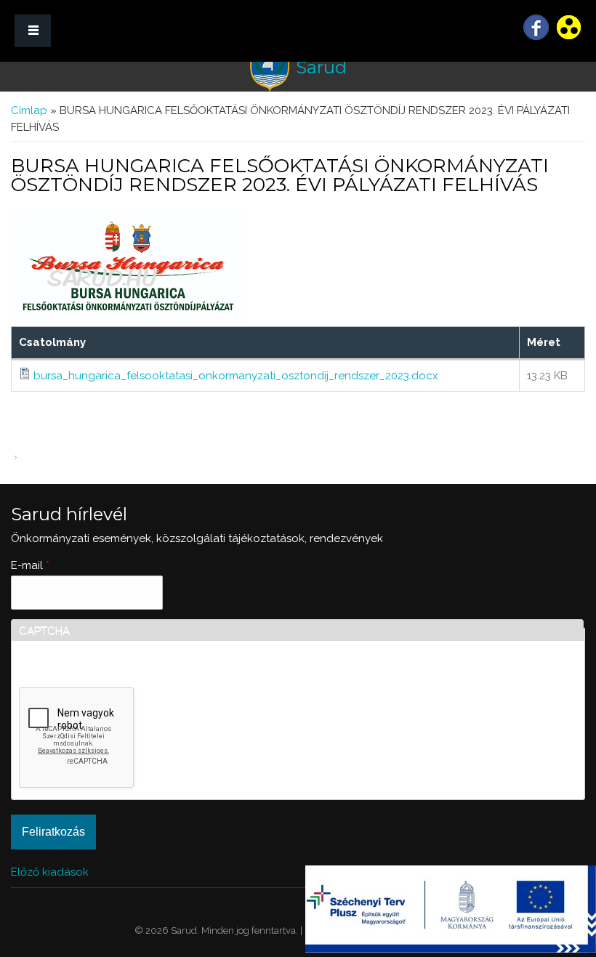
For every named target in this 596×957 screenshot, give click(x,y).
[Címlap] (269, 68)
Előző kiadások (50, 872)
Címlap (29, 110)
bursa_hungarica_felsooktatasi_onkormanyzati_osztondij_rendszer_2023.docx (235, 375)
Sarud (321, 67)
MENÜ (33, 31)
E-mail (30, 565)
